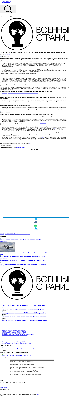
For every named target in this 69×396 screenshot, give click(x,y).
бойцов (55, 128)
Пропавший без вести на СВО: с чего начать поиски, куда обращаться (14, 330)
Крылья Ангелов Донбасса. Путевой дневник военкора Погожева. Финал (22, 348)
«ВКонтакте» (53, 103)
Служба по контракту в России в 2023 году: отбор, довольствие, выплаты (14, 335)
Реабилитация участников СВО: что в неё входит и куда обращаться (14, 331)
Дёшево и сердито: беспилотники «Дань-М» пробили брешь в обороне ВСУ (21, 239)
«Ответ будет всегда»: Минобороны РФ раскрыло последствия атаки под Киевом (24, 320)
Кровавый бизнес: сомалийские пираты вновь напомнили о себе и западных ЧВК (22, 260)
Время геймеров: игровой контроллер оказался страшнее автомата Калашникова (22, 256)
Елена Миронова (7, 54)
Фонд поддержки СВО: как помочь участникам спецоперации (13, 333)
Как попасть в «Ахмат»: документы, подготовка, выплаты (12, 329)
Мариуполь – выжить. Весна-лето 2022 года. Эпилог (16, 355)
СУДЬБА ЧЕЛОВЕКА (6, 2)
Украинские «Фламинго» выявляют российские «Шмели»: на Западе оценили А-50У (23, 252)
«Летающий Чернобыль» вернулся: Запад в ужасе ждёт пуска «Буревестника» (15, 342)
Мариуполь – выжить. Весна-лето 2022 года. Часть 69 (9, 233)
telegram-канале (42, 103)
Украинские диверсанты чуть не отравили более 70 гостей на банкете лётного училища (15, 234)
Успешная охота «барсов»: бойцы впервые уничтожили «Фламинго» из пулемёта (24, 316)
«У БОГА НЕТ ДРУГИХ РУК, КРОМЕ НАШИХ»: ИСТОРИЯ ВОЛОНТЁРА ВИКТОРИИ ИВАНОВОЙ (20, 93)
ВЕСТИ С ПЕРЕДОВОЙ (6, 1)
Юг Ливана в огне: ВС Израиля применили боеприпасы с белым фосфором (23, 309)
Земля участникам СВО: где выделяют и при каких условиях (12, 328)
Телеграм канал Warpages (20, 147)
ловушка (43, 137)
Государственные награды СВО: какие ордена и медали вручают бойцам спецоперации (17, 327)
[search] (8, 9)
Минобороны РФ (43, 123)
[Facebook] (2, 392)
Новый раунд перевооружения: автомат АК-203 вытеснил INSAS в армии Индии (24, 313)
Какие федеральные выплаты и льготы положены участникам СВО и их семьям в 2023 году (18, 334)
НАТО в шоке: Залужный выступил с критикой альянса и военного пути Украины (23, 264)
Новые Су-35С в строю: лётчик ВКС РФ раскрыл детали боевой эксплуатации (23, 305)
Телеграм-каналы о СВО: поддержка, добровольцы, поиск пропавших (14, 332)
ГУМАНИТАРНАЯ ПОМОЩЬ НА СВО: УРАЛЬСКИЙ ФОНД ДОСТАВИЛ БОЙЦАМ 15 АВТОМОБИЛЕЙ (21, 95)
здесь (30, 143)
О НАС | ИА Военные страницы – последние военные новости (13, 336)
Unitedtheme (38, 394)
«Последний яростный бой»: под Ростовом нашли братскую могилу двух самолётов (16, 343)
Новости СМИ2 (2, 231)
